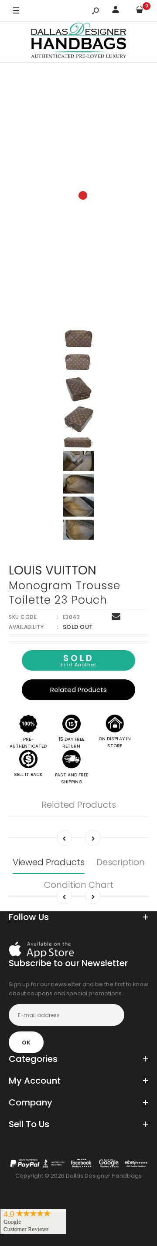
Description (120, 862)
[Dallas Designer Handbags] (79, 42)
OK (26, 1042)
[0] (139, 11)
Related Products (78, 689)
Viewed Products (49, 862)
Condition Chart (78, 885)
